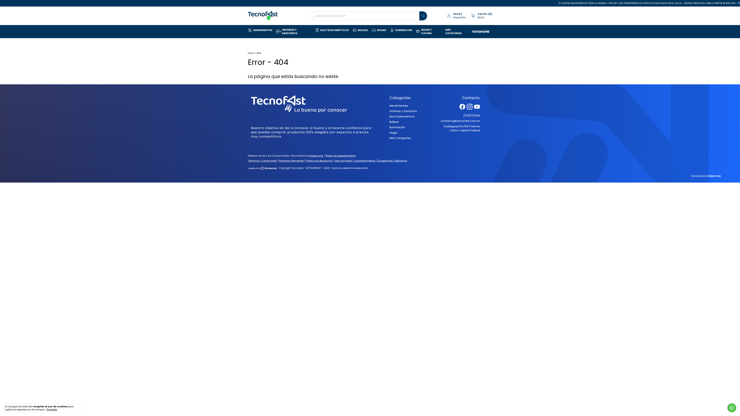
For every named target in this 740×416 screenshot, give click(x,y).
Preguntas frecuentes (291, 160)
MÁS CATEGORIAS (453, 31)
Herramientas (398, 106)
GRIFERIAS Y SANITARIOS (289, 31)
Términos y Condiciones (262, 160)
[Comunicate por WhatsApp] (731, 407)
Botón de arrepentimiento (341, 155)
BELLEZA (363, 30)
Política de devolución (319, 160)
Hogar (393, 133)
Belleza (394, 122)
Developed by (706, 176)
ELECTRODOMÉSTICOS (334, 30)
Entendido (51, 409)
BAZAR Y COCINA (426, 31)
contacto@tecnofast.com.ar (460, 121)
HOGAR (381, 30)
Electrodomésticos (402, 116)
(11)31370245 (471, 115)
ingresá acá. (316, 155)
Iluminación (397, 127)
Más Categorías (400, 138)
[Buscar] (423, 15)
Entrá (457, 14)
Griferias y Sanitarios (403, 111)
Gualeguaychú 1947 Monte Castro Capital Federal (462, 128)
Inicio (251, 53)
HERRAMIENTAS (262, 30)
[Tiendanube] (263, 169)
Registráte (459, 17)
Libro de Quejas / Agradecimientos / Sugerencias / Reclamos (371, 160)
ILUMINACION (403, 30)
